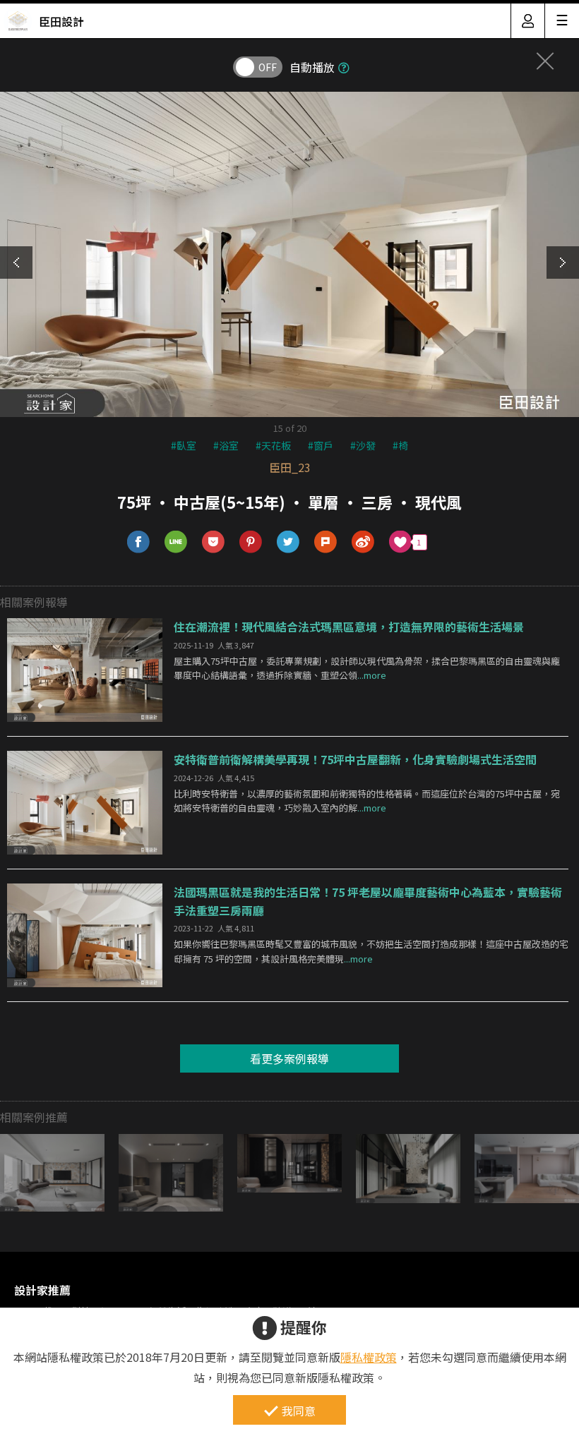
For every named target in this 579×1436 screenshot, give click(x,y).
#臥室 (183, 445)
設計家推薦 (42, 1289)
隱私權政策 (368, 1356)
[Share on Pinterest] (251, 542)
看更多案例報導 (289, 1058)
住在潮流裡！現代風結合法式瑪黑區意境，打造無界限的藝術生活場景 (349, 626)
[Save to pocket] (213, 542)
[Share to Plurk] (326, 542)
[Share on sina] (363, 542)
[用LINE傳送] (176, 542)
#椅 (400, 445)
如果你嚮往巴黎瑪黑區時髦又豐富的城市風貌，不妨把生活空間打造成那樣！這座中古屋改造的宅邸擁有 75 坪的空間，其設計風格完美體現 (371, 951)
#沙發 (363, 445)
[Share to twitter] (288, 542)
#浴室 (226, 445)
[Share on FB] (138, 542)
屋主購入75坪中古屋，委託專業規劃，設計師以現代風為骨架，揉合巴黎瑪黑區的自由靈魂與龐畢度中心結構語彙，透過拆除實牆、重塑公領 (367, 668)
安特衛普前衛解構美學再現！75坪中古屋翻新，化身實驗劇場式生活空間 (355, 759)
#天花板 (273, 445)
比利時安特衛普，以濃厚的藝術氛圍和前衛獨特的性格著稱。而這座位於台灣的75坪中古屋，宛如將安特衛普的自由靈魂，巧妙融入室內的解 (367, 801)
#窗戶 (320, 445)
